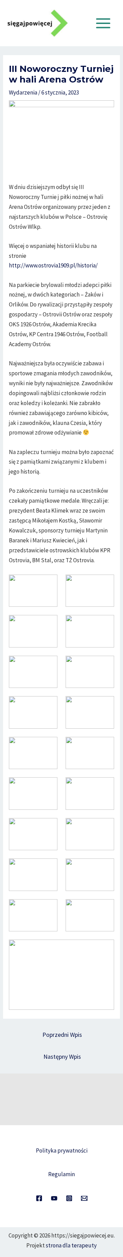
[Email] (84, 1198)
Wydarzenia (23, 92)
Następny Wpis (62, 1056)
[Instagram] (69, 1198)
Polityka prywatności (61, 1150)
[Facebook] (39, 1198)
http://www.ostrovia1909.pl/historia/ (53, 265)
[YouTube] (54, 1198)
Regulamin (61, 1174)
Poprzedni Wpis (62, 1035)
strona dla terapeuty (71, 1245)
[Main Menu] (104, 23)
